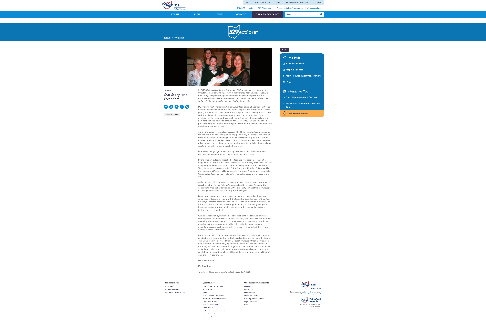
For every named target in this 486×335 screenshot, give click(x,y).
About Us (247, 286)
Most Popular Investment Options (303, 75)
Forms (278, 2)
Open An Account (267, 14)
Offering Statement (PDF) (263, 2)
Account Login (316, 8)
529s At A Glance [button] (295, 63)
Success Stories (171, 114)
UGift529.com (208, 314)
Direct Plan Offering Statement (311, 294)
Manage (241, 14)
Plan (197, 14)
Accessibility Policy (251, 295)
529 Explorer (317, 2)
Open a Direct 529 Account (213, 286)
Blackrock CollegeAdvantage (214, 298)
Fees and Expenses (210, 305)
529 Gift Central (264, 8)
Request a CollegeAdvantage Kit (290, 8)
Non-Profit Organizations (175, 292)
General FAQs (208, 308)
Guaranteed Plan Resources (213, 295)
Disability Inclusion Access (254, 299)
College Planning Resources (213, 311)
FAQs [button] (288, 81)
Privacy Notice (249, 292)
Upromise (206, 317)
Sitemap (247, 305)
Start (218, 14)
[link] (166, 107)
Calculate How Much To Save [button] (301, 97)
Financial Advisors (172, 289)
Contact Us (248, 289)
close (285, 50)
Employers (169, 286)
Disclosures (311, 292)
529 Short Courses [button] (298, 113)
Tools (247, 2)
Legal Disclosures (250, 302)
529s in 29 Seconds (244, 8)
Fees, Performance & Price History (297, 2)
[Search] (321, 14)
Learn (175, 14)
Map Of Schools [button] (294, 69)
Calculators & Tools (210, 301)
